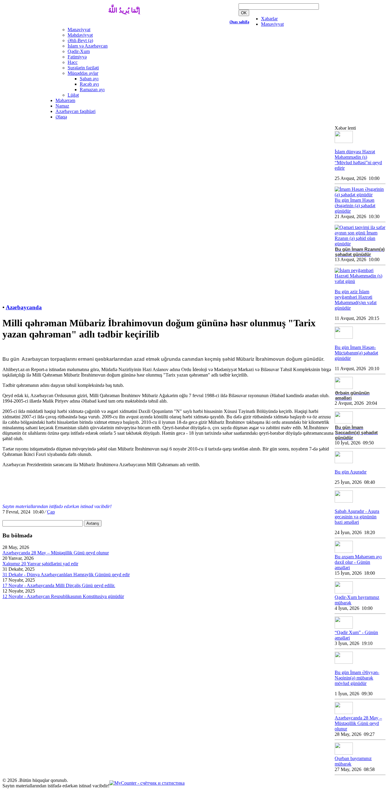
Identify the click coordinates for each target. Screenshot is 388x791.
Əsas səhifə (239, 22)
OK (244, 13)
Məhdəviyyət (80, 35)
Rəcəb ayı (89, 84)
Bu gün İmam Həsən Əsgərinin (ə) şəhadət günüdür (355, 206)
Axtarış (92, 523)
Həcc (73, 62)
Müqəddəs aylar (83, 73)
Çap (51, 511)
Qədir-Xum (79, 51)
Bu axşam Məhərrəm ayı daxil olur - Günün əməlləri (358, 562)
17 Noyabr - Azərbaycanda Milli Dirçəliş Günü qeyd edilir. (58, 585)
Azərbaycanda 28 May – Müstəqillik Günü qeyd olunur (55, 552)
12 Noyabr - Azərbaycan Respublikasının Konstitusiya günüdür (63, 596)
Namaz (62, 105)
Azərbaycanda (24, 307)
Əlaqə (61, 116)
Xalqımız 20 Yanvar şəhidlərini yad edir (40, 563)
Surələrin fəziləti (83, 67)
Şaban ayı (89, 78)
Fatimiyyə (77, 56)
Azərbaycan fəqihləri (75, 111)
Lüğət (73, 95)
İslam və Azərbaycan (88, 45)
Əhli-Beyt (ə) (80, 40)
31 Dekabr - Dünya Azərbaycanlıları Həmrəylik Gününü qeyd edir (66, 574)
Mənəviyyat (272, 24)
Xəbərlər (269, 18)
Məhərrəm (65, 100)
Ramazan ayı (92, 89)
